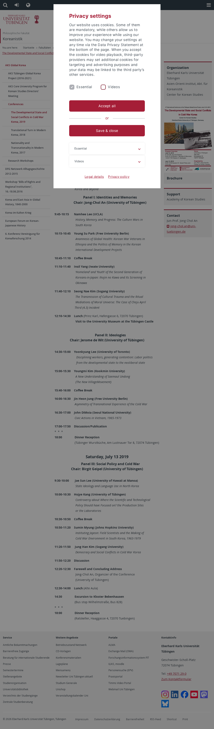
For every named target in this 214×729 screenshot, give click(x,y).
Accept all (107, 106)
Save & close (107, 131)
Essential (84, 87)
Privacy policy (118, 177)
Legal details (94, 177)
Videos (114, 87)
